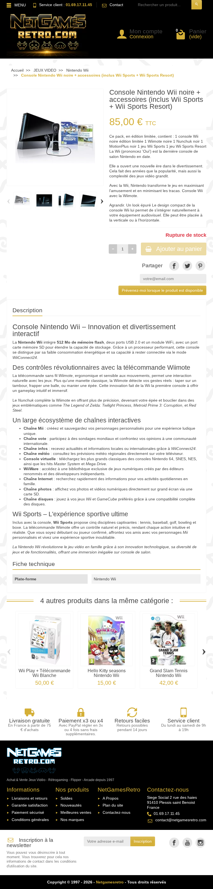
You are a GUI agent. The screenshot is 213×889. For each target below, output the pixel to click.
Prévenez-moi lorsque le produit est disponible (162, 290)
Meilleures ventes (75, 812)
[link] (174, 266)
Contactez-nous (116, 812)
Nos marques (72, 819)
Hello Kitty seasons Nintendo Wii (107, 673)
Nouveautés (71, 805)
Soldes (66, 798)
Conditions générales (30, 819)
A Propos (110, 798)
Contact (116, 4)
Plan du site (113, 805)
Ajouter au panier (179, 248)
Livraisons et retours (29, 798)
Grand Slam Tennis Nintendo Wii (168, 673)
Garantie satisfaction (30, 805)
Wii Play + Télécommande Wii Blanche (44, 673)
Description (27, 310)
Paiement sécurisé (28, 812)
